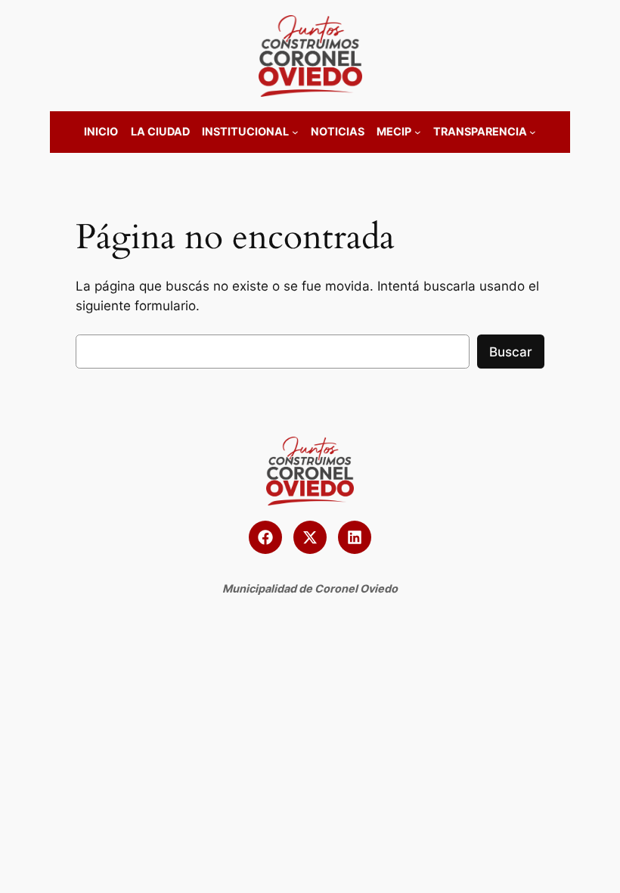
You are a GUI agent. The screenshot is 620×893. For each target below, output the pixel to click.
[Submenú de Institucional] (295, 132)
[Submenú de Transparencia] (532, 132)
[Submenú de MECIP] (417, 132)
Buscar (510, 351)
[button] (265, 537)
